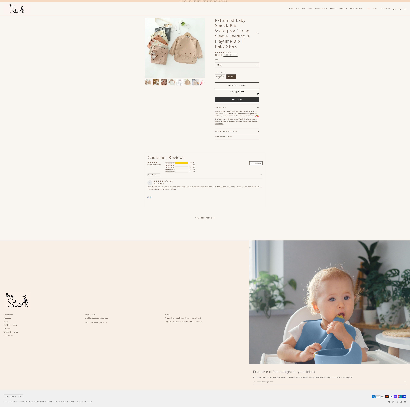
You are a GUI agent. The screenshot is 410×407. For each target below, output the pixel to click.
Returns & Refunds (11, 332)
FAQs (6, 321)
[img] (159, 181)
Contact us (8, 335)
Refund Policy (40, 402)
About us (7, 318)
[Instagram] (401, 402)
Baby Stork (10, 402)
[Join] (404, 381)
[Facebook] (389, 402)
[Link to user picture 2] (150, 197)
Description (220, 107)
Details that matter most (226, 131)
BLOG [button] (167, 315)
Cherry (219, 65)
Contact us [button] (90, 315)
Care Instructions (223, 137)
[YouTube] (405, 402)
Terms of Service (68, 402)
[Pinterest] (397, 402)
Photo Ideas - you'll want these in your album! (183, 318)
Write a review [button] (256, 163)
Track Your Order (10, 325)
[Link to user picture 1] (148, 197)
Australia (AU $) (13, 396)
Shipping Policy (53, 402)
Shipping (7, 329)
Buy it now (237, 100)
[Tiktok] (393, 402)
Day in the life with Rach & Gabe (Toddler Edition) (184, 321)
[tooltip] (258, 94)
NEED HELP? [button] (8, 315)
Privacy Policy (26, 402)
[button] (297, 8)
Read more (219, 124)
